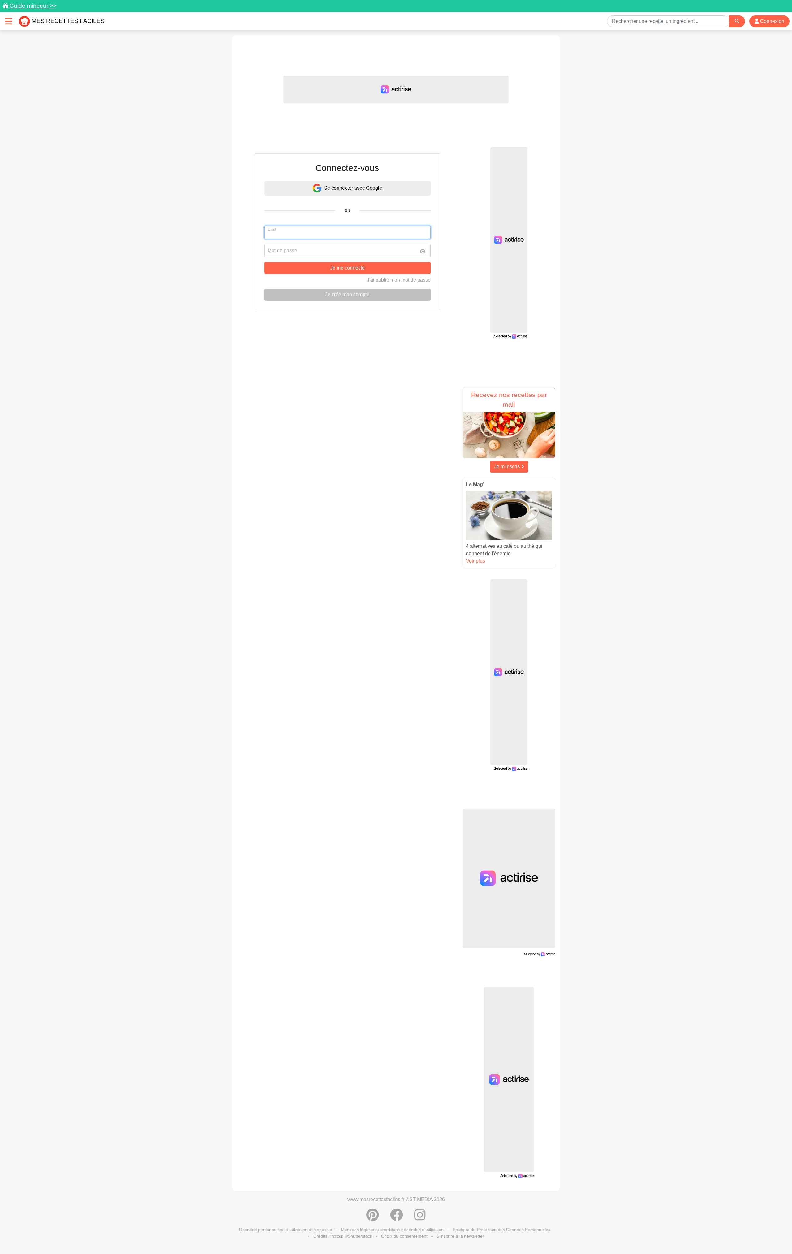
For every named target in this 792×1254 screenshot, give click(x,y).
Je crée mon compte (347, 294)
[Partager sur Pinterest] (372, 1218)
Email (272, 229)
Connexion (771, 21)
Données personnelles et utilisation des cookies (285, 1229)
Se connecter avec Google (353, 188)
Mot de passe (282, 250)
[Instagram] (420, 1218)
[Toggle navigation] (8, 21)
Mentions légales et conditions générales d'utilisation (392, 1229)
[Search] (737, 21)
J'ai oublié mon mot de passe (399, 280)
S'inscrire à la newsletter (460, 1236)
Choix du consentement (404, 1236)
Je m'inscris (507, 466)
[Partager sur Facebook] (396, 1218)
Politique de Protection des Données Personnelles (501, 1229)
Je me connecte (347, 267)
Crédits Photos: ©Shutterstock (342, 1236)
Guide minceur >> (33, 5)
